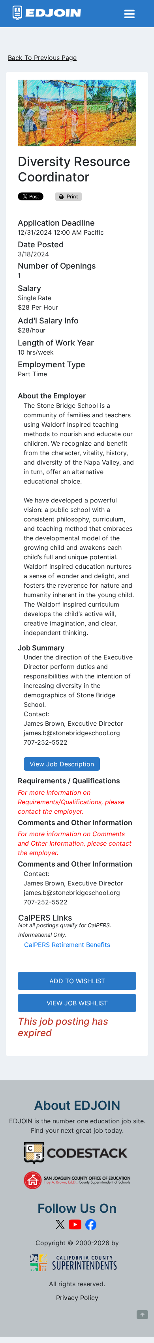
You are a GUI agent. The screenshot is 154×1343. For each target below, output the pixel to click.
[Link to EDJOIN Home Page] (46, 13)
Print (71, 196)
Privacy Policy (77, 1298)
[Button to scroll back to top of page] (142, 1314)
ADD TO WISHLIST (77, 981)
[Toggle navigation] (129, 14)
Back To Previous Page (42, 58)
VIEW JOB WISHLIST (77, 1003)
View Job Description (62, 764)
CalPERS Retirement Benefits (67, 945)
